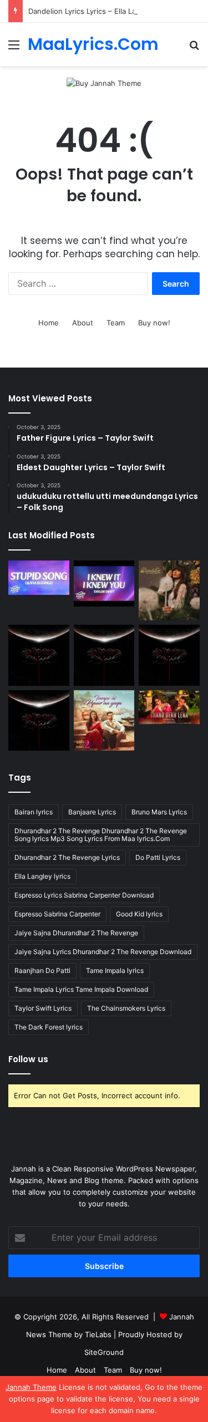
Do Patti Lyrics (157, 857)
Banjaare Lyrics (92, 812)
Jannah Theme (31, 1387)
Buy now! (154, 322)
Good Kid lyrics (139, 914)
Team (115, 322)
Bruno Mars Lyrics (159, 812)
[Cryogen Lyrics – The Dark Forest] (38, 655)
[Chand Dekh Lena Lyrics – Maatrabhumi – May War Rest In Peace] (169, 707)
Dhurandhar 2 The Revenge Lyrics (67, 857)
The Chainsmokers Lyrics (126, 1008)
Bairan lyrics (33, 812)
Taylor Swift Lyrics (43, 1008)
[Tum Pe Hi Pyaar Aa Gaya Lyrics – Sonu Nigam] (104, 720)
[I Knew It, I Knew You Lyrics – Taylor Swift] (104, 583)
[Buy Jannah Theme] (104, 82)
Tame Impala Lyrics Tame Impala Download (81, 989)
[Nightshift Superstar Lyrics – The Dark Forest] (169, 655)
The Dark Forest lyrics (48, 1027)
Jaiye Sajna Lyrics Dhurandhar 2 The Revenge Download (102, 951)
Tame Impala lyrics (115, 970)
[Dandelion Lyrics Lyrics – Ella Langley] (169, 590)
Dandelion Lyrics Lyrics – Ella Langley (91, 11)
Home (48, 322)
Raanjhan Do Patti (42, 970)
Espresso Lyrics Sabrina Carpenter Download (84, 895)
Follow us (28, 1059)
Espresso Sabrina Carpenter (57, 914)
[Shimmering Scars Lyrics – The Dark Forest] (104, 655)
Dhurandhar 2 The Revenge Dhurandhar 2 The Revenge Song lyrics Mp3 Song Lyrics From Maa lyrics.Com (100, 835)
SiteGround (104, 1352)
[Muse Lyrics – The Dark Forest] (38, 720)
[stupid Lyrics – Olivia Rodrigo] (38, 577)
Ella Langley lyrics (42, 876)
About (82, 322)
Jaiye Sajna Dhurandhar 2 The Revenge (76, 933)
